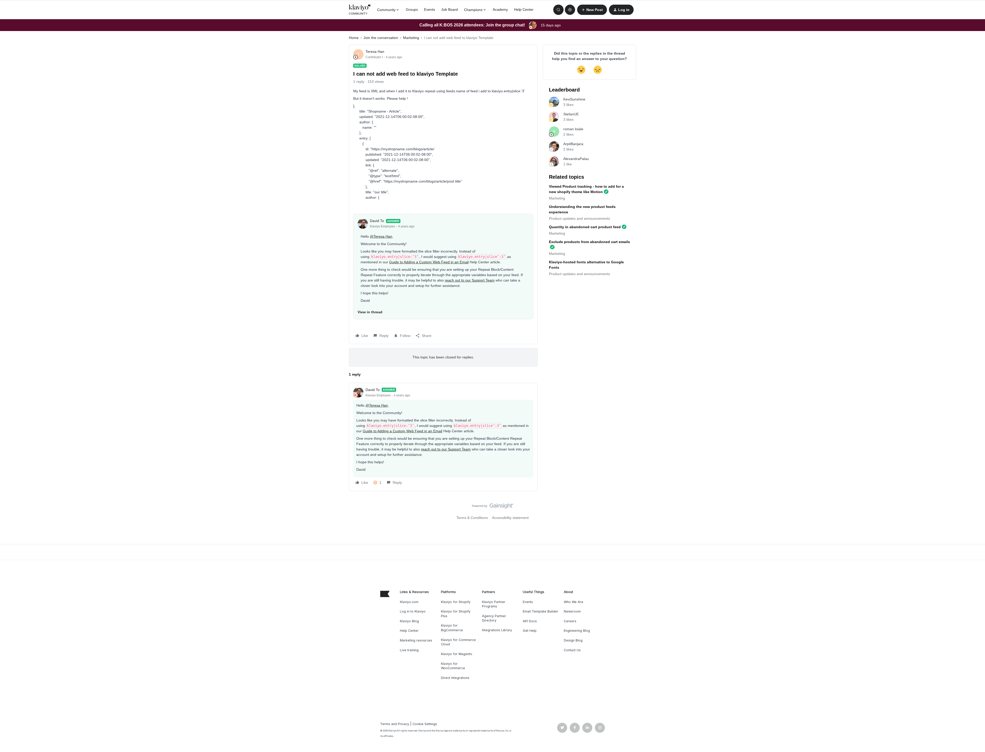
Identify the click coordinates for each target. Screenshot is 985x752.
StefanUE (571, 114)
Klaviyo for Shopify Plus (455, 613)
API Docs (530, 621)
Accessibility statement (510, 518)
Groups (412, 9)
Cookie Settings (424, 724)
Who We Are (573, 602)
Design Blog (573, 640)
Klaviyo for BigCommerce (452, 628)
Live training (409, 650)
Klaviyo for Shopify (455, 602)
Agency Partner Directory (494, 618)
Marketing (411, 38)
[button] (592, 10)
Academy (500, 9)
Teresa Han (375, 51)
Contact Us (572, 650)
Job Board (449, 9)
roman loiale (573, 129)
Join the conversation (380, 38)
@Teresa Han (381, 236)
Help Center (524, 9)
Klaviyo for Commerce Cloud (458, 642)
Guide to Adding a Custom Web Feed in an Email (429, 262)
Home (354, 38)
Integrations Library (497, 630)
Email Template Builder (540, 611)
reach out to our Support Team (470, 280)
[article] (443, 437)
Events (429, 9)
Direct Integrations (455, 678)
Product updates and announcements (579, 218)
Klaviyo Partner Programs (493, 604)
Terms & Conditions (472, 518)
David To (377, 221)
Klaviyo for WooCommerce (453, 666)
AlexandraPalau (576, 159)
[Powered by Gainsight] (492, 507)
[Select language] (570, 10)
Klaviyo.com (409, 602)
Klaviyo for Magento (456, 654)
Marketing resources (416, 640)
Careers (570, 621)
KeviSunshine (574, 99)
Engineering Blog (577, 631)
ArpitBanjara (573, 144)
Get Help (530, 631)
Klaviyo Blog (409, 621)
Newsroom (572, 611)
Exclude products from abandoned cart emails (589, 242)
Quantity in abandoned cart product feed (585, 227)
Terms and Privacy (394, 724)
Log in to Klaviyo (413, 611)
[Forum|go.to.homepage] (360, 10)
